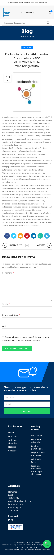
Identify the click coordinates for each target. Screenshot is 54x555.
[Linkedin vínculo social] (33, 236)
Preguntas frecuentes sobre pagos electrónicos (37, 470)
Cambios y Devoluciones (37, 447)
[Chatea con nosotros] (47, 544)
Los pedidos (36, 435)
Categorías (26, 13)
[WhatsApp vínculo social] (40, 236)
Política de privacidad (36, 440)
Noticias (30, 37)
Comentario (8, 272)
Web (4, 326)
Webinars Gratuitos (12, 441)
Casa (22, 37)
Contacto (12, 450)
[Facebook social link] (7, 236)
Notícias (12, 447)
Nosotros (12, 436)
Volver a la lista (27, 245)
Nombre (6, 304)
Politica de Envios (36, 460)
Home (11, 432)
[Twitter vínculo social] (13, 236)
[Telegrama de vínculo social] (47, 236)
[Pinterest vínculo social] (27, 236)
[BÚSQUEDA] (48, 23)
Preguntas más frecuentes (38, 454)
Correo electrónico (11, 315)
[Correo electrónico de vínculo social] (20, 236)
